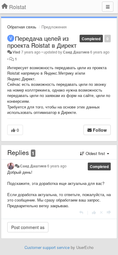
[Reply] (81, 212)
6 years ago (57, 166)
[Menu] (107, 7)
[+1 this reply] (94, 212)
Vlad (16, 52)
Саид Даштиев (76, 52)
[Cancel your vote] (101, 212)
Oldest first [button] (95, 153)
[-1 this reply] (109, 212)
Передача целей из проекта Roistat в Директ (42, 42)
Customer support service (47, 247)
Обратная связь (21, 27)
